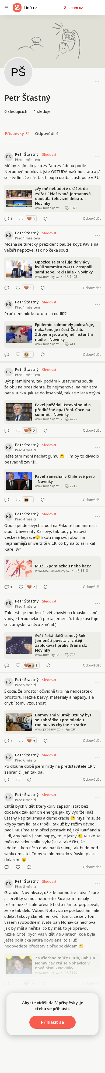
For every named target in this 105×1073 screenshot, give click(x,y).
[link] (52, 186)
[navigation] (6, 7)
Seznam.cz (73, 7)
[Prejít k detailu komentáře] (6, 218)
